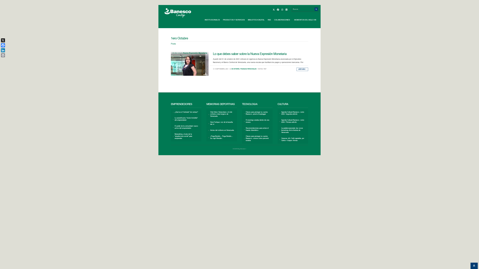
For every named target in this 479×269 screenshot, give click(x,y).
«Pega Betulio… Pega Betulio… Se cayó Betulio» (221, 137)
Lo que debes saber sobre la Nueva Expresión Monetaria (250, 54)
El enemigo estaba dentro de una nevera (257, 121)
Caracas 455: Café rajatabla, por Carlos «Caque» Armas (292, 139)
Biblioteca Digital (256, 20)
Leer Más (301, 69)
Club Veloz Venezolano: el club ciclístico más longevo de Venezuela (221, 114)
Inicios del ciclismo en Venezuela (222, 130)
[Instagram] (282, 10)
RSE (269, 20)
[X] (274, 10)
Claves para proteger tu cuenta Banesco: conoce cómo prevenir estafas (257, 138)
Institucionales (212, 20)
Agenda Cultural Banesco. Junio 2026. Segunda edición (292, 113)
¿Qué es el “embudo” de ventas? (186, 112)
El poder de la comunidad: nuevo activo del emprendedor (186, 127)
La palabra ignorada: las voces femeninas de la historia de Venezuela (292, 130)
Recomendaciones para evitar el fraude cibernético (257, 129)
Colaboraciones (282, 20)
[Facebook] (278, 10)
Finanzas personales (248, 69)
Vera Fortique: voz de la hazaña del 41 (221, 123)
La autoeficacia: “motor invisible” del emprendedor (186, 119)
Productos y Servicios (234, 20)
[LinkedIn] (286, 10)
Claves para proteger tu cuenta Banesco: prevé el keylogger (257, 113)
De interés (235, 69)
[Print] (2, 55)
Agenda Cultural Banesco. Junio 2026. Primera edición (292, 121)
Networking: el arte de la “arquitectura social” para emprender (183, 136)
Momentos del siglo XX (305, 20)
